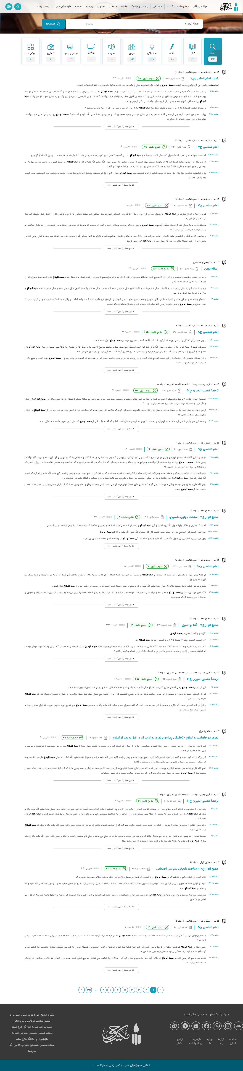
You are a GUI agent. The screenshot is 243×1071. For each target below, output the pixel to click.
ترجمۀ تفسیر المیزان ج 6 (202, 801)
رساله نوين (211, 269)
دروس (113, 6)
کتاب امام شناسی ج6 (204, 79)
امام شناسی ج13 (207, 147)
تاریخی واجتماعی (201, 262)
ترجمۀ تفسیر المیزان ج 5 (202, 391)
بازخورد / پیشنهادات (195, 1041)
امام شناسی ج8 (208, 332)
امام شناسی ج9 (208, 449)
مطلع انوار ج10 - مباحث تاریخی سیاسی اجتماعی (187, 869)
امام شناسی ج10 (207, 566)
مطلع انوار (205, 511)
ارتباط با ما (221, 1041)
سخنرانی (157, 6)
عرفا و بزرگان (200, 6)
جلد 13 (178, 141)
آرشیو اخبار (179, 1041)
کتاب (170, 6)
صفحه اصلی (233, 1041)
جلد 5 (160, 384)
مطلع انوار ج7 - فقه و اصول (200, 625)
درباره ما (210, 1041)
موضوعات (183, 6)
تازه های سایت (62, 6)
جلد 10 (178, 560)
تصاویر (101, 6)
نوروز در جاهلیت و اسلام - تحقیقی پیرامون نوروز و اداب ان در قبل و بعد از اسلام (165, 738)
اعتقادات (205, 72)
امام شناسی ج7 (208, 206)
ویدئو (89, 6)
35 (89, 990)
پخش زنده (43, 6)
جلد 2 (160, 673)
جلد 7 (178, 199)
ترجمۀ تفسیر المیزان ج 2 (202, 679)
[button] (82, 24)
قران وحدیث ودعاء (200, 384)
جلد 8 (178, 326)
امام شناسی (191, 72)
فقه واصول (204, 731)
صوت (78, 6)
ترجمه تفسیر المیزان (177, 384)
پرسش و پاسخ (140, 6)
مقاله (124, 6)
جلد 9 (179, 443)
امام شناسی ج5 (207, 927)
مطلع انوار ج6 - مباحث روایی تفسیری (193, 517)
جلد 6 (179, 72)
